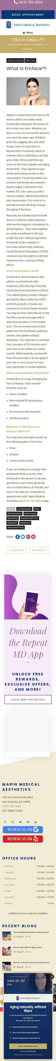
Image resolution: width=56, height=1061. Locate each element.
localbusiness (24, 509)
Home (11, 44)
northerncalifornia (29, 518)
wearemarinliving (16, 527)
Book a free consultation (28, 1046)
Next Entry (38, 550)
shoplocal (25, 523)
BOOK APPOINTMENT (28, 14)
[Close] (51, 976)
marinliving (13, 518)
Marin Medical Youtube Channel (35, 822)
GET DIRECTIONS (12, 810)
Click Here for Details (28, 699)
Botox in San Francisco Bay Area (31, 962)
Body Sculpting (27, 44)
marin (37, 509)
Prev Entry (18, 550)
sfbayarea (12, 523)
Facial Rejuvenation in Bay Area (31, 932)
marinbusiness (14, 513)
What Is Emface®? (26, 68)
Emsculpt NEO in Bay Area (27, 947)
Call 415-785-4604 (28, 1051)
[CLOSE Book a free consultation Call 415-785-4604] (28, 1016)
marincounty (30, 513)
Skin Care (30, 60)
